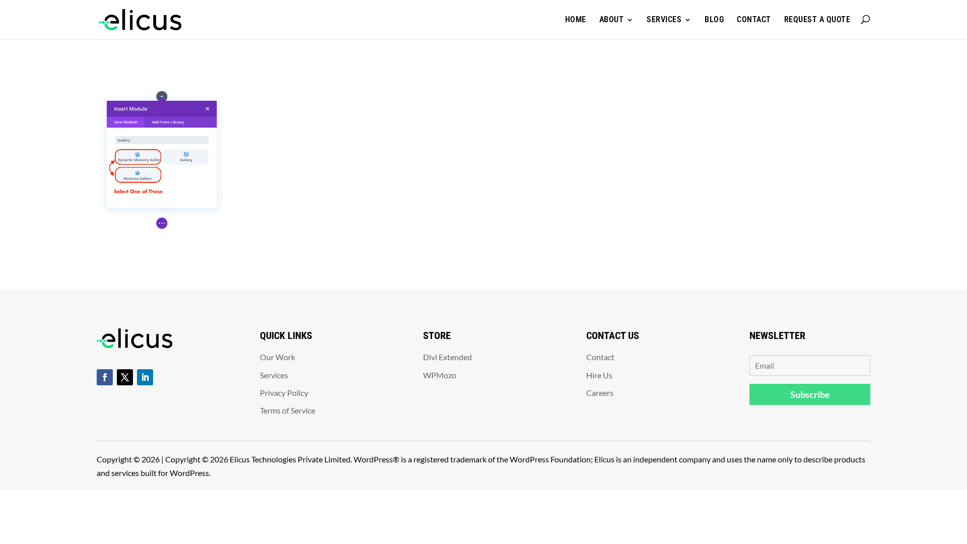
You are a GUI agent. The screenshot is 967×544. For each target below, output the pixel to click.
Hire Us (599, 375)
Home (575, 19)
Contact (754, 19)
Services (664, 19)
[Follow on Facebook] (105, 377)
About (611, 19)
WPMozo (439, 375)
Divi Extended (447, 357)
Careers (599, 392)
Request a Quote (817, 19)
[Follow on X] (125, 377)
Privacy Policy (284, 392)
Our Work (277, 357)
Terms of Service (287, 410)
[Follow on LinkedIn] (145, 377)
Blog (714, 19)
